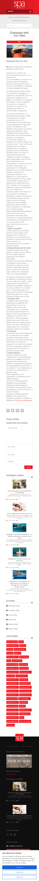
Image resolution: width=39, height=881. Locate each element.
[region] (19, 865)
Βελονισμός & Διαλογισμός (26, 672)
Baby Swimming (12, 641)
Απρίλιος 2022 (13, 624)
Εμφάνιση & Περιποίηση (21, 17)
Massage (10, 653)
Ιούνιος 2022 (12, 615)
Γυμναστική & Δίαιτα (22, 676)
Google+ (17, 410)
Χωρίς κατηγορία (25, 721)
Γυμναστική (10, 676)
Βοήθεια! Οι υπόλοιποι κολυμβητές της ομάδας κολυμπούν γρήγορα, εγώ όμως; (19, 536)
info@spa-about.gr (15, 846)
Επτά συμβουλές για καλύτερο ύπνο (19, 513)
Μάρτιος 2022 (13, 628)
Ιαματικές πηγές (12, 698)
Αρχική (11, 17)
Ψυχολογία (10, 725)
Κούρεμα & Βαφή (12, 706)
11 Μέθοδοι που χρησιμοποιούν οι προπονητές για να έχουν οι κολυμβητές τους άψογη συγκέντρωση (19, 584)
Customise (19, 872)
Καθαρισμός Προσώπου (13, 702)
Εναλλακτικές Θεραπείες (26, 687)
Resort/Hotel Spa (12, 657)
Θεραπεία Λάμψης (25, 691)
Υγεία (21, 717)
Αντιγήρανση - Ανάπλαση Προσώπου (13, 668)
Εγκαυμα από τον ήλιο (16, 61)
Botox (21, 641)
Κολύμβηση (23, 702)
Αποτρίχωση (24, 668)
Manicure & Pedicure (20, 649)
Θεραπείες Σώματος (26, 694)
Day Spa (22, 645)
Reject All (19, 877)
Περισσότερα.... (11, 774)
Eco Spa (9, 649)
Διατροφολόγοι (25, 683)
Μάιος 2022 (12, 619)
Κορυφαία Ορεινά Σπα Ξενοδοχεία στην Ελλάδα (19, 491)
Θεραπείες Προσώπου (13, 694)
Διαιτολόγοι (23, 679)
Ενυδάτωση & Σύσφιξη (13, 691)
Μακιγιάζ (22, 706)
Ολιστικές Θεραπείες (13, 710)
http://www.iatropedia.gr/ (23, 400)
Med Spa (17, 653)
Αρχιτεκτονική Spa (13, 672)
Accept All (19, 867)
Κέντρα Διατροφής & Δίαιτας (25, 698)
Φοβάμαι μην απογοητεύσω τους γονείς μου (19, 559)
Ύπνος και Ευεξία (12, 664)
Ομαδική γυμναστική (26, 710)
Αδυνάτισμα (23, 664)
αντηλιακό (21, 194)
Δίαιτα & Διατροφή (13, 679)
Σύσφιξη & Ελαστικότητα (13, 717)
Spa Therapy (24, 657)
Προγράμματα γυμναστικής (13, 713)
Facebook (8, 410)
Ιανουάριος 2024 (14, 605)
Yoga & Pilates (17, 660)
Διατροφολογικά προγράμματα (13, 683)
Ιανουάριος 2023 (14, 610)
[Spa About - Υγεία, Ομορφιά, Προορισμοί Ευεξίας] (19, 5)
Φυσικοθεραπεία (12, 721)
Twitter (12, 410)
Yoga (8, 660)
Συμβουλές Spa (18, 69)
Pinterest (22, 410)
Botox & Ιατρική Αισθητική (13, 645)
